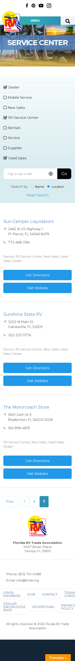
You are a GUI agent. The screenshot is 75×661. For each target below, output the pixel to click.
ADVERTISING (43, 607)
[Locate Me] (51, 174)
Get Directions (37, 275)
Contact (50, 594)
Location (57, 187)
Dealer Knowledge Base (14, 607)
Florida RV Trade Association (12, 21)
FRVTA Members (11, 594)
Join (31, 594)
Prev (10, 502)
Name (39, 187)
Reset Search (37, 195)
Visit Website (37, 288)
